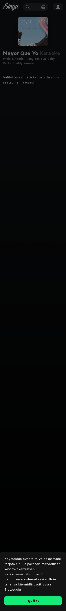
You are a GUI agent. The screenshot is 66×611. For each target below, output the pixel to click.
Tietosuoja (12, 589)
